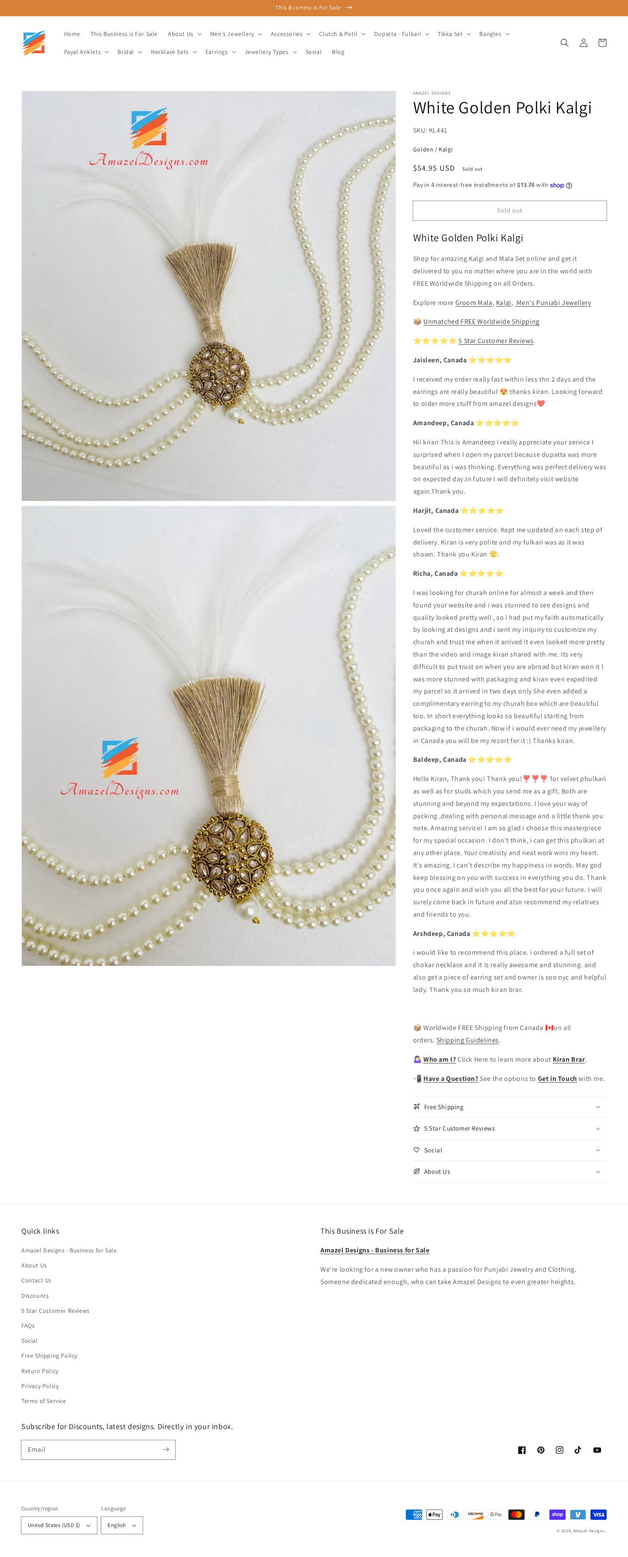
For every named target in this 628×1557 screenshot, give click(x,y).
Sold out (509, 210)
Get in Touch (557, 1078)
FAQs (28, 1325)
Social (29, 1340)
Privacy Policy (40, 1386)
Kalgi (503, 302)
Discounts (35, 1295)
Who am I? (439, 1059)
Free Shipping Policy (49, 1355)
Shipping (524, 321)
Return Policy (40, 1371)
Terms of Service (43, 1401)
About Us (34, 1265)
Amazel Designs (589, 1530)
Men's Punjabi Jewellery (553, 302)
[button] (564, 42)
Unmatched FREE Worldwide (466, 321)
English (117, 1525)
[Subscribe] (165, 1449)
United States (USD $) (54, 1525)
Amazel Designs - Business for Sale (69, 1250)
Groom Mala (474, 302)
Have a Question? (450, 1078)
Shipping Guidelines (468, 1040)
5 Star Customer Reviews (496, 340)
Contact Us (36, 1280)
